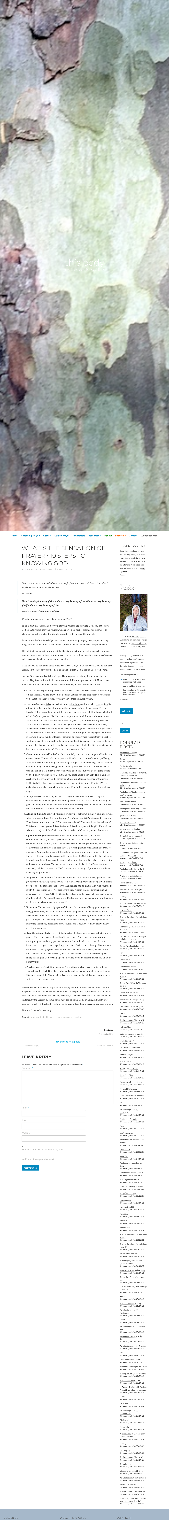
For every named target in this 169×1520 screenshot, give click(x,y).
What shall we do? (127, 1040)
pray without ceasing (41, 1010)
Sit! (121, 1102)
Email (25, 1120)
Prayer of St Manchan (128, 1088)
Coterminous (125, 959)
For (121, 952)
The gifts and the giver (128, 1193)
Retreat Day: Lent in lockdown (132, 946)
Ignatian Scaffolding (128, 815)
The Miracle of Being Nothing (132, 999)
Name (25, 1108)
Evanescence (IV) (31, 1046)
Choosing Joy (125, 1450)
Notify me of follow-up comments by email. (43, 1149)
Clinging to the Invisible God (131, 1470)
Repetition (124, 1214)
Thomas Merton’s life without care (133, 903)
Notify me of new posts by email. (38, 1159)
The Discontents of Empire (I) (131, 1457)
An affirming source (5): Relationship (129, 1311)
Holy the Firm (125, 1027)
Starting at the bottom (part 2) (131, 1172)
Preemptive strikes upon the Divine (133, 1366)
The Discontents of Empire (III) (132, 1020)
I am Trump (124, 1013)
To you (122, 759)
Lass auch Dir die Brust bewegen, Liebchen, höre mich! (133, 937)
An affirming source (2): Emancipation (129, 1411)
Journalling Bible (126, 1075)
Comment (27, 1068)
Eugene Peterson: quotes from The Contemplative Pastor (133, 854)
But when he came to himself (131, 1033)
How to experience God (129, 882)
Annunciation (125, 1227)
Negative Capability (127, 1207)
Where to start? (126, 1061)
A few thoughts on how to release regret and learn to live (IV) (133, 1499)
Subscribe (120, 535)
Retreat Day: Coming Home (131, 1082)
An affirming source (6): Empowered (129, 1110)
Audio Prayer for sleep (128, 752)
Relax (48, 703)
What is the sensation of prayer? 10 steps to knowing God (133, 774)
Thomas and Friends (128, 822)
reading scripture (34, 941)
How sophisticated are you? (130, 1359)
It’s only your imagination (130, 829)
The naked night (126, 1464)
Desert (122, 1319)
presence (67, 1017)
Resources (93, 535)
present (98, 907)
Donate (108, 535)
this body (84, 262)
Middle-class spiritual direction (132, 1095)
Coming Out (125, 896)
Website (26, 1133)
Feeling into (102, 703)
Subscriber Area (149, 535)
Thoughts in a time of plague (131, 889)
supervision (127, 639)
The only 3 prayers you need (131, 836)
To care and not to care (129, 1253)
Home (15, 535)
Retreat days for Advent (129, 992)
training (142, 636)
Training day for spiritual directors (133, 1373)
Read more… (125, 699)
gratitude (40, 1017)
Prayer (49, 569)
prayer (59, 1017)
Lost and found (126, 910)
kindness (64, 808)
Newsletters (78, 535)
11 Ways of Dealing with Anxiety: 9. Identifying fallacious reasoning (133, 1388)
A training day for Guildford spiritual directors (131, 1262)
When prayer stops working (130, 1303)
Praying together (126, 766)
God (44, 569)
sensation (77, 1017)
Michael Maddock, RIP (129, 1068)
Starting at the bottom (128, 966)
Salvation (123, 1296)
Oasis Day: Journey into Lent (131, 1186)
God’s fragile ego (126, 1132)
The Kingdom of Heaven (129, 1179)
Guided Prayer (61, 535)
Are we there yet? (126, 1054)
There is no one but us (128, 862)
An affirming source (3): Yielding (133, 1346)
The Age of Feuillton (128, 801)
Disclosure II (125, 1149)
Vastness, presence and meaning (132, 1270)
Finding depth (125, 1200)
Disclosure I (124, 1420)
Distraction (124, 1403)
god (33, 1017)
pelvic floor (74, 703)
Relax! (122, 1126)
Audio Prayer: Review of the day (132, 869)
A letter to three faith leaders (131, 876)
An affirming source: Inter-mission (133, 1477)
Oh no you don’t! (104, 1046)
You (121, 1352)
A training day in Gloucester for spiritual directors (132, 1435)
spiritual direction (132, 636)
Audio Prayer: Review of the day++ (131, 1337)
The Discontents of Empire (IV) (132, 1491)
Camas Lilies (125, 1427)
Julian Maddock (30, 569)
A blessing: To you (30, 535)
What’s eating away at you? (130, 1380)
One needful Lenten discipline (131, 1006)
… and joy (124, 1443)
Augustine (27, 593)
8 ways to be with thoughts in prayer (131, 844)
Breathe (93, 690)
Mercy (122, 1396)
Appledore (124, 1156)
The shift (123, 1220)
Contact (133, 535)
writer (144, 639)
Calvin (26, 611)
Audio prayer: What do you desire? (133, 808)
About (46, 535)
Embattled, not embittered (130, 1047)
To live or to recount (127, 1484)
